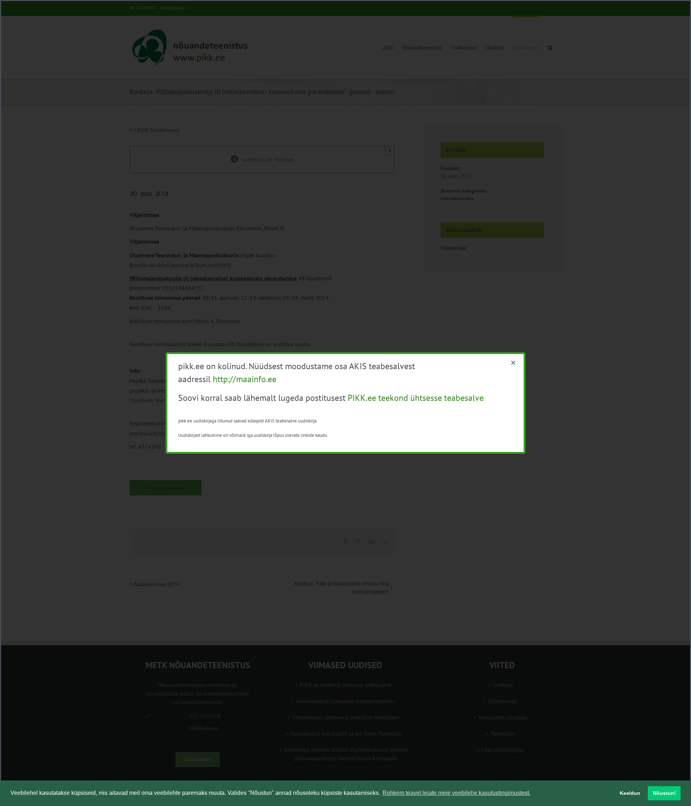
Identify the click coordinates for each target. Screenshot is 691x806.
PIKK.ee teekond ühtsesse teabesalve (416, 397)
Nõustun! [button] (664, 793)
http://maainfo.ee (244, 379)
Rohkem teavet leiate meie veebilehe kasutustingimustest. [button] (456, 793)
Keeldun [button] (630, 793)
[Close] (513, 362)
